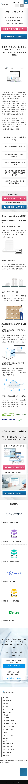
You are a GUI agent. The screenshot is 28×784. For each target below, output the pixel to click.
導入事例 (5, 706)
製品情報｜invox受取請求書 (11, 601)
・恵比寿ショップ (8, 735)
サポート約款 (7, 752)
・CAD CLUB (7, 732)
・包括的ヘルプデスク (9, 723)
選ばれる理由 (7, 700)
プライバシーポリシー (9, 749)
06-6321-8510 (14, 656)
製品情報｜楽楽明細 (8, 620)
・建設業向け (7, 717)
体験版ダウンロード (9, 746)
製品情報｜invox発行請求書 (11, 561)
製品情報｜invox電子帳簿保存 (12, 541)
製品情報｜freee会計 (9, 581)
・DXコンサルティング (10, 726)
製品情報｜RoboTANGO (10, 522)
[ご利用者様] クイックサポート (19, 2)
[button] (26, 2)
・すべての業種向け (9, 720)
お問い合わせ (7, 755)
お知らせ (5, 738)
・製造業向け (7, 715)
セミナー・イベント (9, 709)
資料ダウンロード (15, 666)
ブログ (5, 741)
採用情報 (5, 703)
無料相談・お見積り (14, 2)
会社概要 (5, 697)
